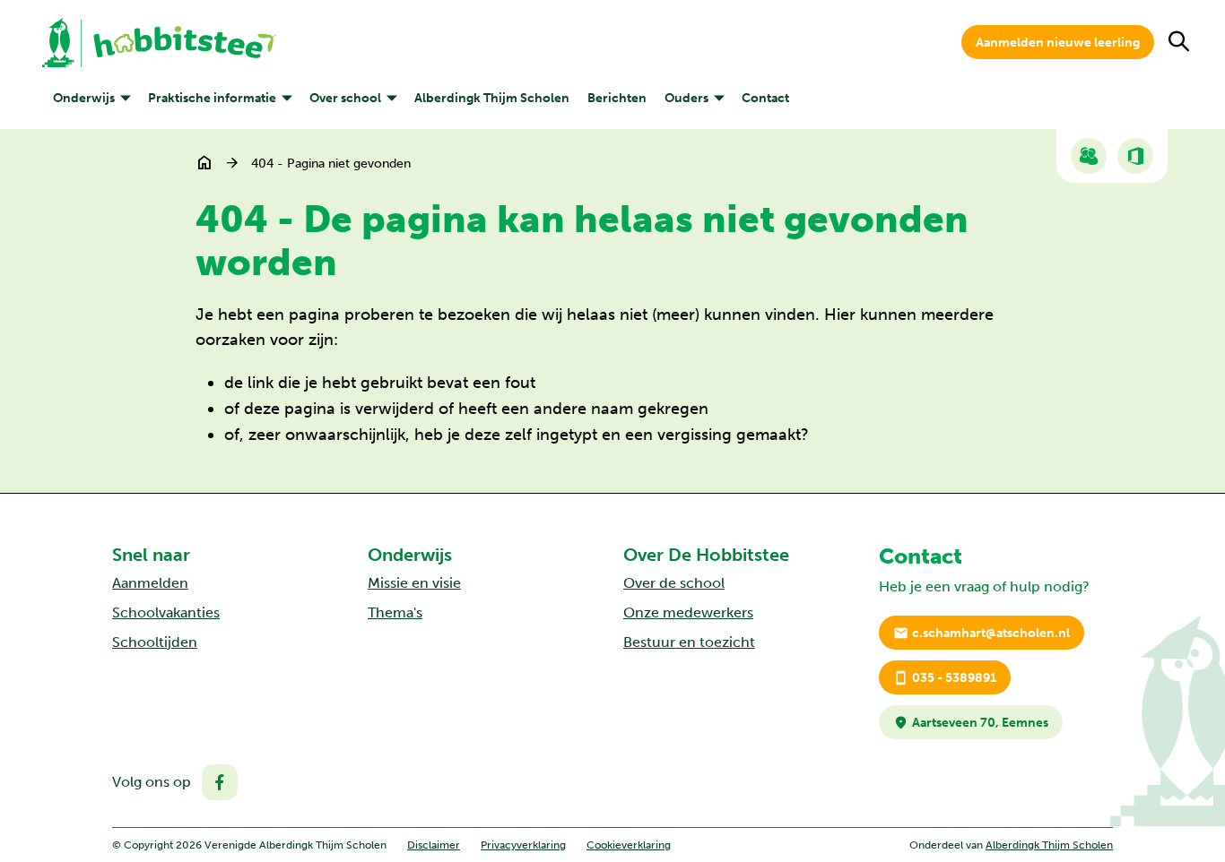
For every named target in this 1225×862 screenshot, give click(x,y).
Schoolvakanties (166, 612)
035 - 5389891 (944, 677)
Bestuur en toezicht (689, 642)
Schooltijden (154, 642)
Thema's (395, 612)
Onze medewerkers (688, 612)
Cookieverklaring (628, 845)
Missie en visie (414, 582)
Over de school (674, 582)
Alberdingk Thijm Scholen (1049, 845)
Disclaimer (433, 845)
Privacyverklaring (523, 845)
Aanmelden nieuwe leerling (1058, 42)
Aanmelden (150, 582)
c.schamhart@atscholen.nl (981, 633)
